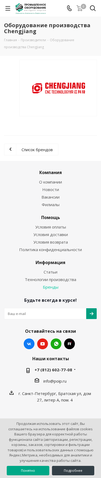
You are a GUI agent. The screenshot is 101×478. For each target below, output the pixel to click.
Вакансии (50, 197)
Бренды (50, 287)
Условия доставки (50, 234)
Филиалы (51, 204)
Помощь (50, 217)
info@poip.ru (55, 381)
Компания (50, 172)
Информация (50, 262)
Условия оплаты (50, 227)
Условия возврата (50, 242)
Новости (50, 189)
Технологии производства (50, 279)
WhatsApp (56, 343)
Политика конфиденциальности (50, 249)
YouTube (42, 343)
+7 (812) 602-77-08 (53, 369)
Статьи (50, 272)
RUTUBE (69, 343)
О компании (50, 182)
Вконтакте (29, 343)
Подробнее (73, 470)
